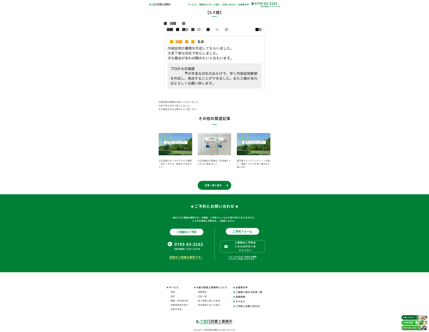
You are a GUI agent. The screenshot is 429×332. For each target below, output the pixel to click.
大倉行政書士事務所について (212, 287)
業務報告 (202, 291)
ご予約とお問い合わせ (248, 306)
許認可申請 (176, 309)
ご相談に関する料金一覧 (249, 292)
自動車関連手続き (179, 304)
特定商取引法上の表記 (209, 304)
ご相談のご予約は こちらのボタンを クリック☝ (245, 246)
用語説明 (240, 296)
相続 (173, 291)
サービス (192, 4)
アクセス (240, 301)
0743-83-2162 (266, 3)
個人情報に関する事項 (209, 300)
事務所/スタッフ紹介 (209, 4)
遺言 (173, 296)
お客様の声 (243, 4)
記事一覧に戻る (213, 185)
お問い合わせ (229, 4)
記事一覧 (202, 296)
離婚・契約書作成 (179, 300)
